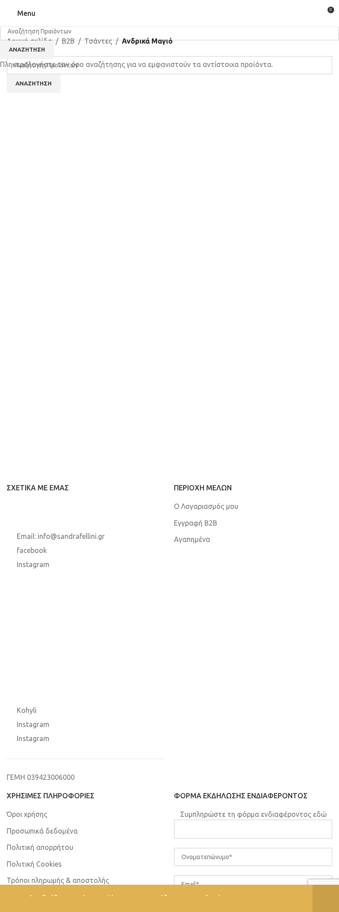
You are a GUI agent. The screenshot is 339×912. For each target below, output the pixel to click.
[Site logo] (169, 13)
